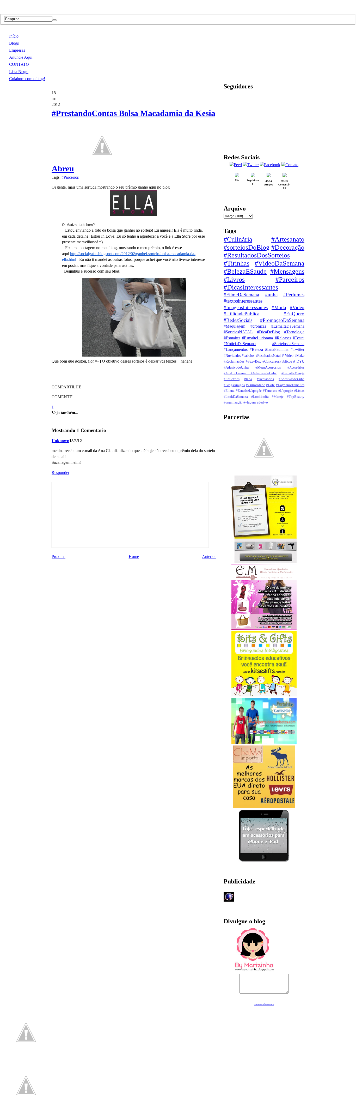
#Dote (270, 385)
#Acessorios (265, 379)
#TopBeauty (295, 397)
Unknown (60, 440)
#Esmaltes (232, 338)
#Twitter (297, 349)
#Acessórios (295, 367)
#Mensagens (287, 271)
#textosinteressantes (243, 301)
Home (134, 556)
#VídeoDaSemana (279, 263)
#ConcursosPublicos (277, 361)
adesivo (262, 402)
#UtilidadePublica (241, 313)
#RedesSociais (238, 320)
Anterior (209, 556)
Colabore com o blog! (27, 78)
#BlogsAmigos (234, 385)
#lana (248, 379)
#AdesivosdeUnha (291, 379)
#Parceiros (70, 177)
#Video (297, 307)
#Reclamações (234, 361)
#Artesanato (287, 239)
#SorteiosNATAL (238, 332)
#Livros (234, 279)
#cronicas (258, 326)
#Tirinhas (236, 263)
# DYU (298, 361)
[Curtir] (102, 168)
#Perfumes (293, 294)
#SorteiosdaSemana (288, 343)
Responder (60, 472)
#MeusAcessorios (268, 367)
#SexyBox (253, 361)
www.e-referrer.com (264, 1004)
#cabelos (248, 355)
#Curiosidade (255, 385)
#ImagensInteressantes (246, 307)
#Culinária (238, 239)
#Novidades (232, 355)
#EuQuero (294, 313)
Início (14, 36)
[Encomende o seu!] (26, 1110)
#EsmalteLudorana (257, 338)
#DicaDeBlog (268, 332)
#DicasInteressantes (251, 287)
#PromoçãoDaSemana (282, 320)
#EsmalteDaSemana (287, 326)
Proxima (58, 556)
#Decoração (287, 247)
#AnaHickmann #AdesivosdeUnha (250, 373)
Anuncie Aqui (20, 57)
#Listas (299, 391)
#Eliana (229, 391)
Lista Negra (18, 71)
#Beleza (256, 349)
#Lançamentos (236, 349)
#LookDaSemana (236, 397)
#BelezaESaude (245, 271)
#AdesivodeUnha (236, 367)
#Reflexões (232, 379)
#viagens (249, 402)
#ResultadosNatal (268, 355)
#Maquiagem (234, 326)
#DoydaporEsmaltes (290, 385)
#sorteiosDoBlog (246, 247)
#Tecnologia (294, 332)
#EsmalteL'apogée (249, 391)
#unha (271, 294)
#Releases (283, 338)
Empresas (17, 50)
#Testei (298, 338)
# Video (287, 355)
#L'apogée (285, 391)
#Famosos (270, 391)
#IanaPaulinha (277, 349)
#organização (233, 402)
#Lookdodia (260, 397)
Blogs (14, 43)
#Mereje (278, 397)
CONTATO (19, 64)
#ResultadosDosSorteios (257, 255)
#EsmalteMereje (292, 373)
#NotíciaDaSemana (240, 343)
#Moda (279, 307)
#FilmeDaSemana (241, 294)
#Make (299, 355)
